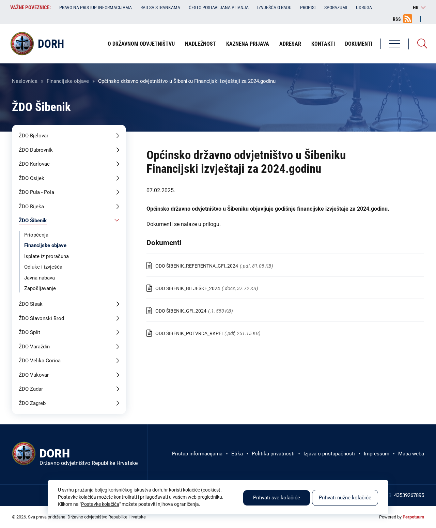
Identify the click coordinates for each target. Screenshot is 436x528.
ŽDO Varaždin (34, 347)
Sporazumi (335, 7)
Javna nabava (39, 278)
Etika (237, 454)
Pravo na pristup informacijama (95, 7)
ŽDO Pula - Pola (36, 192)
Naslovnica (24, 81)
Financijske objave (68, 81)
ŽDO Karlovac (34, 164)
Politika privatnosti (273, 454)
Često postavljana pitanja (219, 7)
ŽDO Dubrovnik (36, 150)
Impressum (376, 454)
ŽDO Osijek (31, 178)
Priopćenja (36, 235)
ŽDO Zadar (31, 389)
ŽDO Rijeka (31, 206)
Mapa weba (411, 454)
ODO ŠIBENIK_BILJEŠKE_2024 (187, 288)
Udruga (364, 7)
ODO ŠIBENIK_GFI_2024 (180, 311)
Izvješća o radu (274, 7)
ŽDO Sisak (31, 304)
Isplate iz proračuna (46, 256)
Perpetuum (413, 516)
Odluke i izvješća (43, 267)
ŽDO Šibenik (33, 220)
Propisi (308, 7)
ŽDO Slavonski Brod (41, 318)
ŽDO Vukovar (34, 375)
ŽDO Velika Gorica (40, 361)
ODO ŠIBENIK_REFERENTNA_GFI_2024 (196, 266)
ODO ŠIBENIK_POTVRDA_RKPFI (189, 333)
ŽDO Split (29, 332)
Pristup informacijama (197, 454)
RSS (397, 19)
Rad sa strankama (160, 7)
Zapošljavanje (40, 288)
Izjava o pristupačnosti (329, 454)
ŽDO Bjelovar (33, 136)
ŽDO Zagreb (32, 403)
